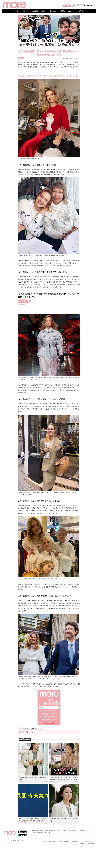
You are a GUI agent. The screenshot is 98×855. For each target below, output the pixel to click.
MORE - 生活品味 (23, 822)
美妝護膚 (17, 11)
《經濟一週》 (47, 832)
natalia (27, 728)
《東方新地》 (82, 830)
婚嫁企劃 (35, 11)
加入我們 (81, 11)
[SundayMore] (14, 5)
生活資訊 (62, 11)
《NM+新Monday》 (73, 830)
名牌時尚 (26, 11)
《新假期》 (58, 830)
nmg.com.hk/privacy (46, 713)
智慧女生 (44, 11)
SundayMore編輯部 (68, 58)
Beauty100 (71, 11)
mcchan (21, 781)
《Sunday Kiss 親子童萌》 (37, 832)
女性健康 (53, 11)
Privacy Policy (91, 843)
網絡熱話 (21, 58)
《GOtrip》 (64, 830)
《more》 (88, 830)
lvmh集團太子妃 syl (37, 728)
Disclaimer (82, 843)
